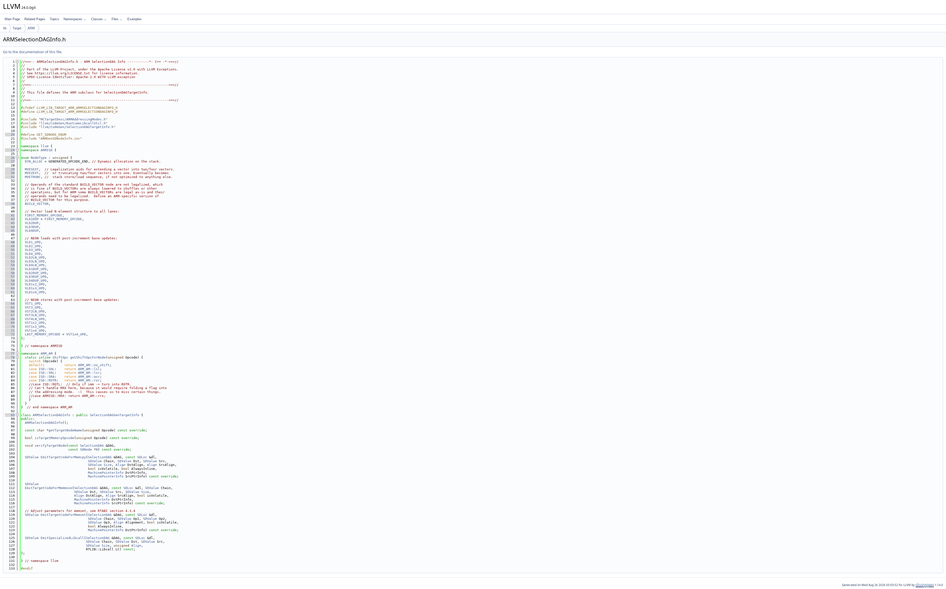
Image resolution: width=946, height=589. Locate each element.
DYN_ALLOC (34, 161)
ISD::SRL (46, 373)
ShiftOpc (60, 357)
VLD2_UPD (33, 246)
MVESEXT (32, 169)
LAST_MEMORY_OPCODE (42, 334)
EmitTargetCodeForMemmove (48, 488)
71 (10, 330)
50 (10, 250)
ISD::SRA (46, 376)
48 (10, 242)
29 (10, 169)
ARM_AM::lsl (89, 369)
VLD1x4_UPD (35, 292)
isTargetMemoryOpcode (54, 438)
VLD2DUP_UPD (36, 273)
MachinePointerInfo (105, 472)
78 (10, 357)
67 (10, 315)
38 (10, 204)
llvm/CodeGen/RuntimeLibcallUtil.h (73, 123)
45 (10, 230)
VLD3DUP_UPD (36, 276)
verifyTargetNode (50, 445)
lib (4, 28)
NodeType (39, 158)
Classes (97, 19)
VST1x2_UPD (35, 323)
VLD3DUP (32, 227)
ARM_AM (46, 353)
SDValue (32, 457)
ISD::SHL (46, 369)
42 (10, 219)
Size (108, 465)
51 (10, 254)
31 (10, 177)
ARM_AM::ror (89, 380)
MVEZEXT (32, 173)
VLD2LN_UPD (35, 257)
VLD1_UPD (33, 242)
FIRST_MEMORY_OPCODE (43, 215)
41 (10, 215)
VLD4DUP (32, 230)
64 (10, 303)
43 (10, 223)
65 (10, 307)
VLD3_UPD (33, 250)
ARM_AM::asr (89, 376)
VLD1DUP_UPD (36, 269)
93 (10, 415)
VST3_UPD (33, 307)
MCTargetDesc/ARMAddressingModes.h (73, 119)
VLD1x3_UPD (35, 288)
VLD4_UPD (33, 254)
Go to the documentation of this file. (32, 51)
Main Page (12, 19)
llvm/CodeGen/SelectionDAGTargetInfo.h (77, 127)
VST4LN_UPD (35, 319)
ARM (31, 28)
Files (115, 19)
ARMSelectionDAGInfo (51, 415)
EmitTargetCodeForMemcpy (63, 457)
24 (10, 150)
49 (10, 246)
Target (17, 28)
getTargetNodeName (65, 430)
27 (10, 161)
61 (10, 292)
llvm (45, 146)
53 (10, 261)
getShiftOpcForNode (88, 357)
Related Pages (34, 19)
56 (10, 273)
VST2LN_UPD (35, 311)
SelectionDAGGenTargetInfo (114, 415)
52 (10, 257)
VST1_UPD (33, 303)
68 (10, 319)
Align (120, 465)
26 (10, 158)
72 (10, 334)
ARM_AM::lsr (89, 373)
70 (10, 326)
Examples (134, 19)
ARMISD (46, 150)
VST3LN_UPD (35, 315)
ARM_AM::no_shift (94, 365)
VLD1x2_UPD (35, 284)
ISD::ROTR (47, 380)
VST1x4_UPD (35, 330)
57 (10, 276)
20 (10, 134)
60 (10, 288)
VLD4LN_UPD (35, 265)
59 (10, 284)
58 (10, 280)
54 (10, 265)
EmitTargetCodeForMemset (63, 515)
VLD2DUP (32, 223)
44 (10, 227)
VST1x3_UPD (35, 326)
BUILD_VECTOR (37, 204)
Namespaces (73, 19)
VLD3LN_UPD (35, 261)
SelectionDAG (92, 445)
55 (10, 269)
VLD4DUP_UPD (36, 280)
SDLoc (142, 457)
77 (10, 353)
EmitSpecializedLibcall (62, 538)
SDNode (86, 449)
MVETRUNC (33, 177)
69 (10, 323)
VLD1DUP (32, 219)
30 (10, 173)
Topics (54, 19)
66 (10, 311)
